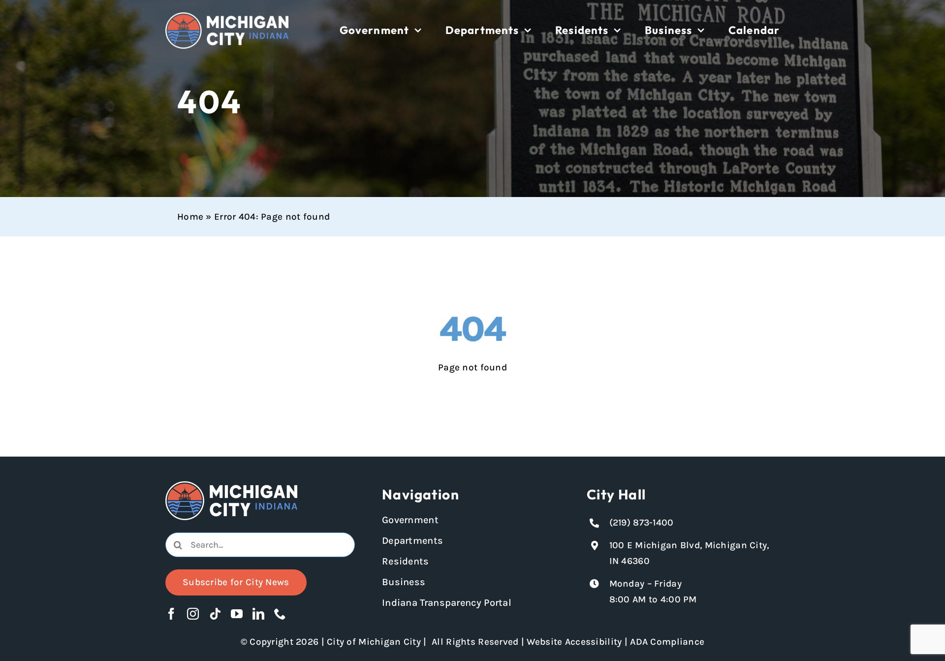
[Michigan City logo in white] (226, 16)
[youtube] (237, 614)
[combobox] (260, 544)
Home (190, 216)
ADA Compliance (667, 641)
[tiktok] (215, 614)
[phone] (280, 614)
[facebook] (171, 614)
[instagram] (193, 614)
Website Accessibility (574, 641)
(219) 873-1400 (641, 522)
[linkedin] (258, 614)
